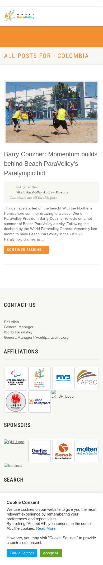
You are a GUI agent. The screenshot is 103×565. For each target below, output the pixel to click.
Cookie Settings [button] (22, 553)
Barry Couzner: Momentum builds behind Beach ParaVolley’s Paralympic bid (50, 164)
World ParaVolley (29, 192)
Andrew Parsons (55, 192)
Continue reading (24, 250)
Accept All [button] (51, 553)
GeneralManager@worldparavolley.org (36, 337)
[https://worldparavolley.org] (23, 15)
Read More (45, 528)
